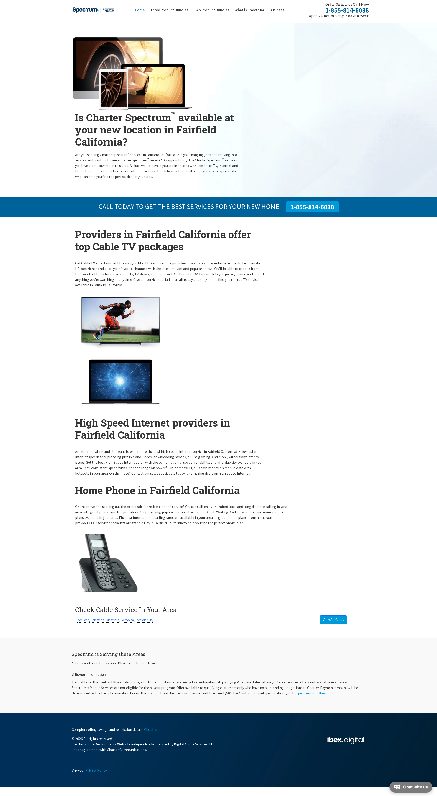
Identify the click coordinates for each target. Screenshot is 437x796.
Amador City (145, 620)
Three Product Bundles (170, 10)
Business (276, 10)
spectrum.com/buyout (313, 693)
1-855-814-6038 (347, 10)
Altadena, (128, 620)
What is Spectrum (249, 10)
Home (140, 10)
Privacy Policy (96, 770)
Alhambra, (113, 620)
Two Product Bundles (211, 10)
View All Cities (333, 619)
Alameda (98, 620)
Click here (151, 729)
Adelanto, (83, 620)
